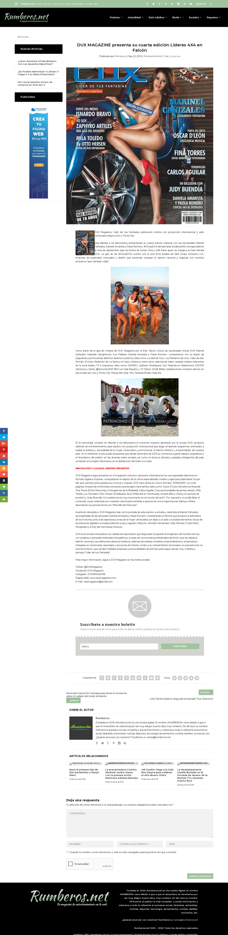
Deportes (212, 17)
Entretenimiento (153, 56)
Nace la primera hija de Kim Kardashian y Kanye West (84, 772)
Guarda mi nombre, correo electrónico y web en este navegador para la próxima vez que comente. (123, 852)
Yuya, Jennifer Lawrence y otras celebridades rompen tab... (68, 4)
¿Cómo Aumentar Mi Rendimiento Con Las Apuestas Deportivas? (37, 62)
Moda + (176, 17)
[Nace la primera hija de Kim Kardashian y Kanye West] (85, 764)
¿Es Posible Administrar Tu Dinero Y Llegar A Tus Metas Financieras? (38, 73)
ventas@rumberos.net (186, 920)
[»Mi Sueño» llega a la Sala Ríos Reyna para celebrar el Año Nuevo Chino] (157, 764)
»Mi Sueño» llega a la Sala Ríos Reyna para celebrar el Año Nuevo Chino (157, 772)
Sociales (194, 17)
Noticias (115, 17)
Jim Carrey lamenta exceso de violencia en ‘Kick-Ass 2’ (35, 83)
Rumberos (120, 56)
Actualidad (134, 17)
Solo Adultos (156, 17)
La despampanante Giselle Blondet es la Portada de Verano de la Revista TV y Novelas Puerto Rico (192, 775)
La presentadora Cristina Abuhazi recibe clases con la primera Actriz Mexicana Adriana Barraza (121, 774)
